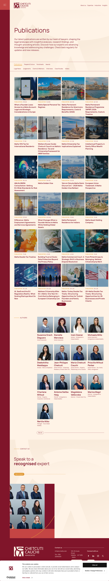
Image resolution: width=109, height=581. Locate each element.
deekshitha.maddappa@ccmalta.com (45, 351)
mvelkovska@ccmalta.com (79, 378)
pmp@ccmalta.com (96, 350)
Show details (26, 577)
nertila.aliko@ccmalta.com (45, 408)
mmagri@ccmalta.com (96, 378)
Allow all (94, 565)
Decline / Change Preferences (94, 570)
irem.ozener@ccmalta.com (79, 321)
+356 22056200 (61, 382)
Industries (98, 5)
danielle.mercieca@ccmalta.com (62, 324)
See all (40, 433)
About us (83, 5)
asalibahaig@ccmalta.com (63, 378)
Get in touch (19, 474)
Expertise (90, 5)
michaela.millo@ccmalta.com (97, 321)
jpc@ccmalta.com (61, 350)
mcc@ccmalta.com (79, 350)
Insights (104, 5)
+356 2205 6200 (44, 325)
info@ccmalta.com (61, 551)
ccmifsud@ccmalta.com (46, 378)
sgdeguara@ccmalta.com (46, 321)
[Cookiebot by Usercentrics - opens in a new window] (11, 577)
